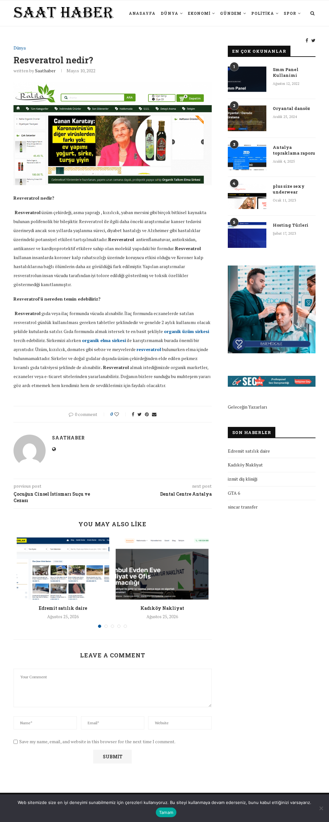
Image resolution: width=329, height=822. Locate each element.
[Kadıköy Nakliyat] (162, 568)
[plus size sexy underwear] (247, 196)
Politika (262, 13)
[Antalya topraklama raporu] (247, 157)
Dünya (169, 13)
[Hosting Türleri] (247, 235)
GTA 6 (234, 493)
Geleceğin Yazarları (247, 407)
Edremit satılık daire (63, 608)
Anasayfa (142, 13)
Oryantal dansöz (291, 108)
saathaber (45, 71)
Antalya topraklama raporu (294, 150)
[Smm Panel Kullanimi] (247, 79)
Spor (290, 13)
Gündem (231, 13)
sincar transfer (243, 507)
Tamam (166, 812)
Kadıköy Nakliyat (162, 608)
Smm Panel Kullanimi (285, 72)
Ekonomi (199, 13)
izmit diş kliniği (242, 479)
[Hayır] (321, 808)
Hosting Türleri (290, 225)
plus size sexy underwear (289, 189)
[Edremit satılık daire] (63, 568)
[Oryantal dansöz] (247, 118)
